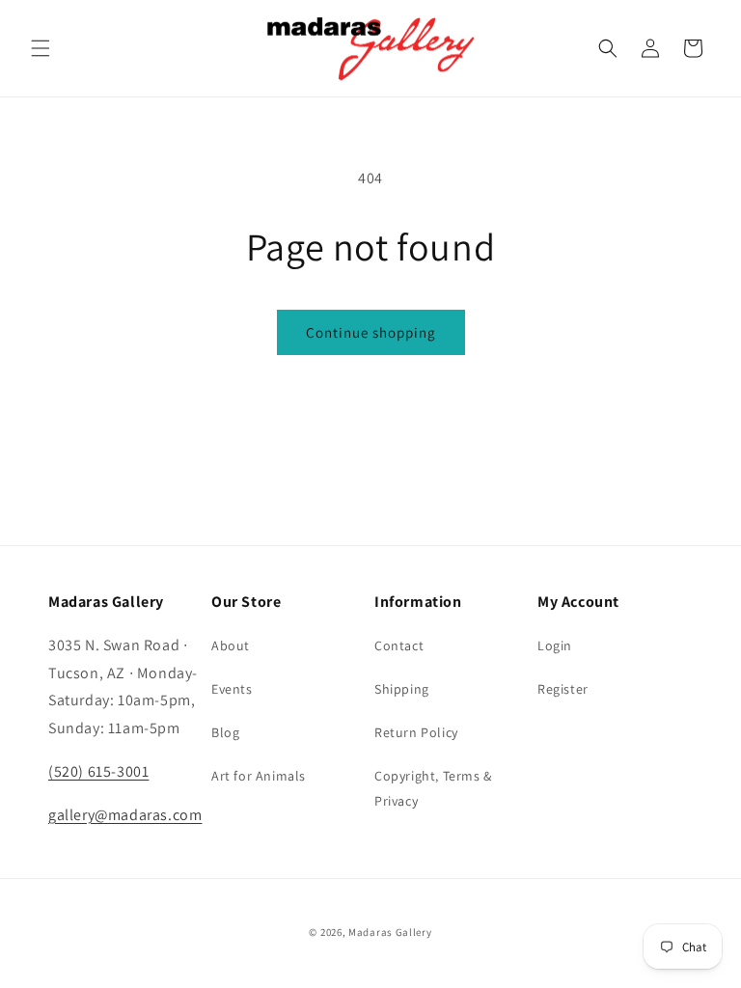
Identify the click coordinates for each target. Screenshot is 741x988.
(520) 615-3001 (98, 771)
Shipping (401, 689)
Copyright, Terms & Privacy (433, 788)
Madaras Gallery (390, 932)
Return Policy (416, 732)
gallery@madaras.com (125, 815)
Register (563, 689)
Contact (399, 645)
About (230, 645)
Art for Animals (258, 775)
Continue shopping (371, 332)
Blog (225, 732)
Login (554, 645)
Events (232, 689)
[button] (40, 48)
